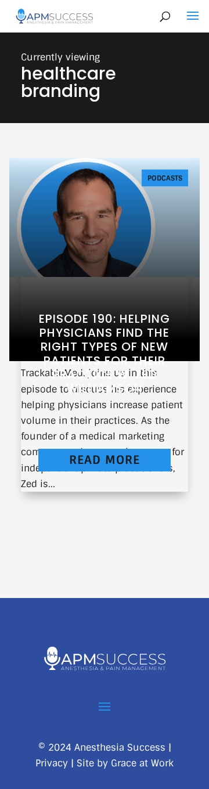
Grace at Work (142, 763)
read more (104, 459)
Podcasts (164, 178)
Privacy (51, 763)
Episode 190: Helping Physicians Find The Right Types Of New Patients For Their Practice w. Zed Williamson (104, 354)
